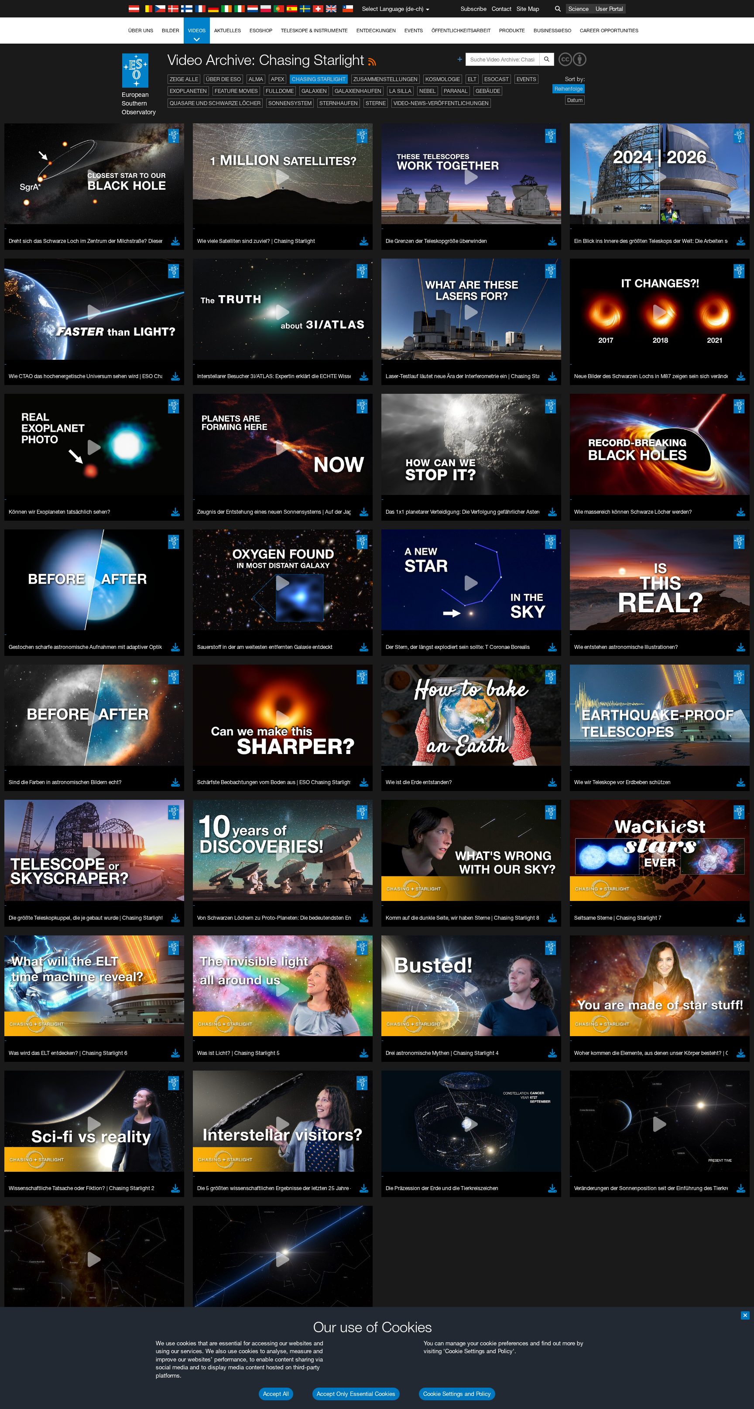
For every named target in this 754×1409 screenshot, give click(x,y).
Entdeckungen (376, 30)
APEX (277, 79)
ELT (472, 79)
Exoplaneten (188, 91)
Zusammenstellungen (385, 79)
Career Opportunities (609, 30)
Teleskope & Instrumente (314, 30)
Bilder (170, 30)
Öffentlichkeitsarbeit (461, 30)
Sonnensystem (290, 103)
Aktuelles (227, 30)
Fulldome (280, 91)
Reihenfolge (569, 88)
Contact (501, 8)
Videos (197, 30)
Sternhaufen (338, 103)
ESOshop (261, 30)
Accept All (276, 1393)
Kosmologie (442, 79)
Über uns (140, 30)
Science (579, 8)
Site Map (528, 8)
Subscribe (474, 8)
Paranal (456, 91)
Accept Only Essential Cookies (356, 1393)
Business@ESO (552, 30)
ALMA (256, 79)
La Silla (400, 91)
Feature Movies (236, 91)
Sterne (376, 103)
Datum (575, 100)
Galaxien (314, 91)
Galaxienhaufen (358, 91)
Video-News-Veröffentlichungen (441, 103)
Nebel (427, 91)
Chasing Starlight (319, 79)
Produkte (512, 30)
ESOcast (496, 79)
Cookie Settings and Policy (457, 1393)
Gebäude (488, 91)
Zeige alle (184, 79)
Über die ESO (223, 79)
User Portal (609, 8)
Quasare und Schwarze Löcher (215, 103)
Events (413, 30)
